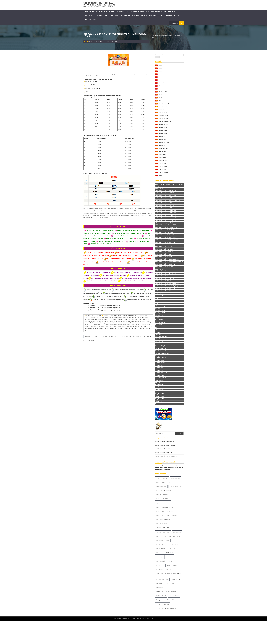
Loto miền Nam (162, 157)
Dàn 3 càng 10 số (161, 536)
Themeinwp (150, 618)
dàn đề (101, 325)
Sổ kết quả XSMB (163, 77)
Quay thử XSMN (163, 166)
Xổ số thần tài (162, 109)
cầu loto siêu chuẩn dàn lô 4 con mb (165, 218)
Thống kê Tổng (162, 145)
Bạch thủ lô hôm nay (93, 319)
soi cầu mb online (121, 11)
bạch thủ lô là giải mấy (118, 319)
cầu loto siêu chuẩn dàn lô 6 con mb (165, 220)
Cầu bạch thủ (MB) (163, 112)
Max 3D (160, 94)
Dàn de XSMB (95, 325)
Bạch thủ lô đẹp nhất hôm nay (165, 511)
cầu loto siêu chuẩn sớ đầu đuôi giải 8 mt (167, 259)
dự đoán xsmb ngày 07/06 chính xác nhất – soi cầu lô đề (105, 307)
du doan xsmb (177, 532)
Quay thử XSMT (163, 169)
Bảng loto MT (159, 389)
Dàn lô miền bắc (136, 325)
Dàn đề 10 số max (116, 325)
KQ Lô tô (176, 15)
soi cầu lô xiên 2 (161, 595)
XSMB (105, 15)
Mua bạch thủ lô (138, 326)
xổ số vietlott (162, 85)
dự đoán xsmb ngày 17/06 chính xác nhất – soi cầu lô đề (105, 310)
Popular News (174, 23)
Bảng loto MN (159, 387)
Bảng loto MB (159, 384)
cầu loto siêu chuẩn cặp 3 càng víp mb (166, 227)
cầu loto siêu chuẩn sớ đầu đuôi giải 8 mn (167, 283)
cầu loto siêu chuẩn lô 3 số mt (164, 256)
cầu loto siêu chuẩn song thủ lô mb (165, 242)
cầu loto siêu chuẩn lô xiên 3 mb (164, 232)
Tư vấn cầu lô (98, 15)
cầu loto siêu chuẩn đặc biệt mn (164, 276)
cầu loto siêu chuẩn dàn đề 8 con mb (166, 208)
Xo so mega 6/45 (163, 88)
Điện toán (152, 15)
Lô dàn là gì (120, 326)
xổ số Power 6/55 (163, 91)
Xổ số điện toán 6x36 (164, 103)
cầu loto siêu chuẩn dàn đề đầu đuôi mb (167, 213)
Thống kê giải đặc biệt (124, 328)
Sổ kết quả (135, 15)
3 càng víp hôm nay (101, 317)
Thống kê (168, 15)
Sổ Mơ (95, 19)
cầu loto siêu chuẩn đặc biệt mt (164, 251)
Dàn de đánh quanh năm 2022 (133, 323)
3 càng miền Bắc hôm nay (139, 316)
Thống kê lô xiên (163, 130)
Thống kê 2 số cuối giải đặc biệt (108, 328)
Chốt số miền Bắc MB (90, 79)
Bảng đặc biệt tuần (111, 321)
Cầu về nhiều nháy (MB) (165, 121)
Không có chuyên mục (100, 326)
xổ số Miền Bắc (103, 95)
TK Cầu (160, 15)
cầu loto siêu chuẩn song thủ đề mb (165, 237)
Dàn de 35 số (121, 323)
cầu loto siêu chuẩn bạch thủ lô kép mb (166, 195)
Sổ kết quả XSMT (163, 83)
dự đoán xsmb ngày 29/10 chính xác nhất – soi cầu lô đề (100, 336)
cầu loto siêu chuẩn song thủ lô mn (165, 288)
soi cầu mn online (168, 11)
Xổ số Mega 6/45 (160, 322)
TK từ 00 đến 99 (163, 151)
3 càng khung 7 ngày (115, 316)
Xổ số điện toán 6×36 (161, 336)
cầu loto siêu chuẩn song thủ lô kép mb (166, 239)
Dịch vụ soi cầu (88, 15)
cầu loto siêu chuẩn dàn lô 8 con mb (165, 224)
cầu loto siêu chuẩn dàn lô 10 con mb (166, 215)
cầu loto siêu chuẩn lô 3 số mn (164, 281)
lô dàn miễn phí (128, 326)
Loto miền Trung (163, 160)
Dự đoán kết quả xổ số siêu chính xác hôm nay (169, 574)
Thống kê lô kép (163, 133)
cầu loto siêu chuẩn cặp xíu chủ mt (165, 249)
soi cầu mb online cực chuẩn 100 (138, 11)
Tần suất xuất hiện (163, 148)
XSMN (111, 15)
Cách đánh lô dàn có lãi (140, 321)
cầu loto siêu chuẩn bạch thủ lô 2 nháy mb (167, 200)
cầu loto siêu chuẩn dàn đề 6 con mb (166, 205)
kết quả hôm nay (163, 74)
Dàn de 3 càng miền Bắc (162, 540)
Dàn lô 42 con (126, 325)
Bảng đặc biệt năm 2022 (97, 321)
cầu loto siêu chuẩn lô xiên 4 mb (164, 234)
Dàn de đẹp (146, 323)
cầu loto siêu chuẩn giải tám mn (164, 278)
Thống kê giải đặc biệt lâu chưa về (166, 608)
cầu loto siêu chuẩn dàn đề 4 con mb (166, 203)
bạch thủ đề (127, 317)
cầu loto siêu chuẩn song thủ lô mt (165, 264)
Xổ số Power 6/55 (160, 324)
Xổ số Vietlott (159, 319)
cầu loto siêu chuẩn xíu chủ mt (164, 266)
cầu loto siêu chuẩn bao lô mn (164, 271)
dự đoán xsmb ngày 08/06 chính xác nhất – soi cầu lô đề (105, 309)
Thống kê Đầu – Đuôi (164, 142)
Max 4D (160, 97)
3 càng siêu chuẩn (161, 486)
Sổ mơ (160, 175)
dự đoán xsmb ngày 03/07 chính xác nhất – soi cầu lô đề (136, 336)
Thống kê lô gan (163, 127)
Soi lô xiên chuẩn (174, 595)
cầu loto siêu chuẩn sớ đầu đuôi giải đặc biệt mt (169, 261)
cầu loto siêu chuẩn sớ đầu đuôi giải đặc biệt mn (169, 286)
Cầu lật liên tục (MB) (164, 115)
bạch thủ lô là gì (105, 319)
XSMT (116, 15)
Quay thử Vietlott (163, 172)
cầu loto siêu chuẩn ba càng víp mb (165, 190)
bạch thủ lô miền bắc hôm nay (134, 319)
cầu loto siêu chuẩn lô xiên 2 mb (164, 229)
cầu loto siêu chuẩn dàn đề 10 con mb (166, 210)
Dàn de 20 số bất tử (111, 323)
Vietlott (143, 15)
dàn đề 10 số (107, 325)
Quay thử (87, 19)
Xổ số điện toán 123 (163, 106)
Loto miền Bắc (162, 154)
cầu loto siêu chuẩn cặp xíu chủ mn (165, 273)
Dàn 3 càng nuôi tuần (98, 323)
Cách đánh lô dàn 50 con (125, 321)
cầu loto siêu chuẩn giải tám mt (164, 254)
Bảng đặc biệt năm (172, 515)
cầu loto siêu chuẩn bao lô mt (163, 246)
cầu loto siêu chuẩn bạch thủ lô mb (165, 198)
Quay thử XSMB (163, 163)
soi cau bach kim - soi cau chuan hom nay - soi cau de (102, 41)
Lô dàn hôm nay (111, 326)
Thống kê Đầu (162, 136)
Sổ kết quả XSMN (163, 80)
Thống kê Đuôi (162, 139)
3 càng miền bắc (127, 316)
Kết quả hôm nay (125, 15)
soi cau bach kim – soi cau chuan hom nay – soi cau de (99, 4)
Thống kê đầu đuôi (163, 124)
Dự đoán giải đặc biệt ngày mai (165, 569)
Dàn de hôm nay (160, 548)
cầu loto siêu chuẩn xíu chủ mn (164, 291)
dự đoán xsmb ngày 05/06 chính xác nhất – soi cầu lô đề (105, 305)
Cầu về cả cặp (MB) (163, 118)
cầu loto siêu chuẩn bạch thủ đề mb (165, 193)
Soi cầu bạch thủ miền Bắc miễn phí (166, 591)
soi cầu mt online (155, 11)
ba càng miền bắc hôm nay (115, 317)
